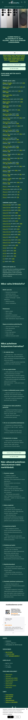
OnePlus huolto (9, 681)
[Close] (26, 709)
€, (6, 163)
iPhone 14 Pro (6, 134)
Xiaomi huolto (9, 683)
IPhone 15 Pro (6, 118)
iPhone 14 (5, 142)
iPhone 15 (5, 126)
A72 (4, 258)
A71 (4, 261)
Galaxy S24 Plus (7, 218)
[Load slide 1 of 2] (13, 53)
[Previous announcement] (2, 6)
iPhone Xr (5, 194)
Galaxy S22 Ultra (7, 231)
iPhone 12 (5, 170)
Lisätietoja (10, 714)
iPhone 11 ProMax (7, 178)
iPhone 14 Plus (6, 138)
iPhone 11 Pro (6, 182)
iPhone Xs (5, 192)
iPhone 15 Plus (6, 122)
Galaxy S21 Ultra (7, 240)
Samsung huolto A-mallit (12, 680)
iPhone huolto (9, 674)
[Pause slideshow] (26, 52)
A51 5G (4, 256)
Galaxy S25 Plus (7, 207)
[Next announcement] (25, 6)
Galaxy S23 (5, 229)
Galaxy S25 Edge (7, 204)
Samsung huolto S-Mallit (12, 678)
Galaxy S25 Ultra (7, 210)
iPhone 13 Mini (6, 158)
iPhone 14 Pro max (7, 130)
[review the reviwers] (5, 623)
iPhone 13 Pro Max (7, 146)
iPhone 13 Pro (6, 150)
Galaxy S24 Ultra (7, 215)
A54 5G (4, 248)
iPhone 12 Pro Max (7, 162)
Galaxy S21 (5, 245)
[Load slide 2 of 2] (15, 53)
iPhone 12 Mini (6, 174)
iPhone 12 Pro (6, 166)
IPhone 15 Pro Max (7, 114)
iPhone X (5, 197)
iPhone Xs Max (6, 189)
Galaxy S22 (5, 237)
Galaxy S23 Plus (7, 226)
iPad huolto (8, 676)
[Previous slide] (10, 52)
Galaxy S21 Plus (7, 242)
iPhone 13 (5, 154)
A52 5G (4, 253)
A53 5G (4, 250)
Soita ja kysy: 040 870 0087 (14, 65)
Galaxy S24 (5, 221)
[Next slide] (17, 52)
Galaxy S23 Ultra (7, 223)
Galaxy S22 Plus (7, 234)
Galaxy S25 (5, 212)
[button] (2, 2)
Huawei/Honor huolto (11, 685)
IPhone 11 (5, 186)
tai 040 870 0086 (14, 68)
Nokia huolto (9, 687)
